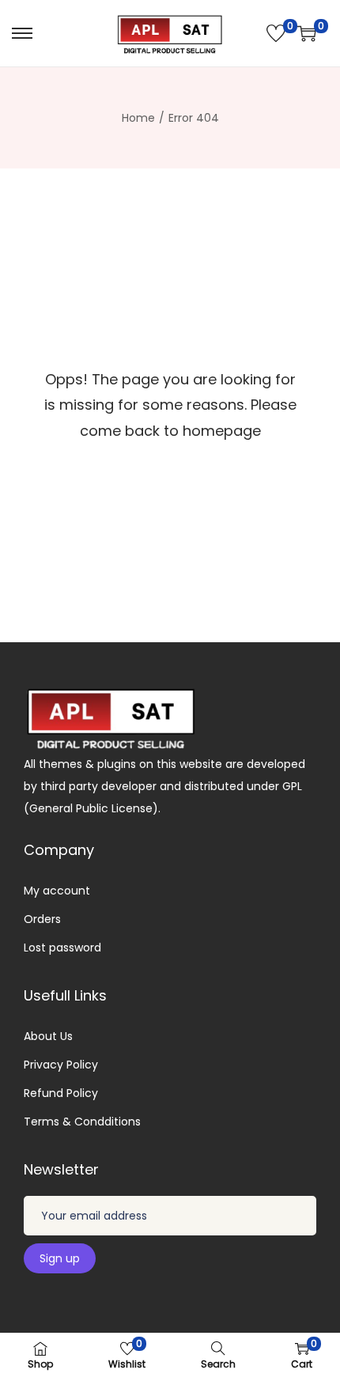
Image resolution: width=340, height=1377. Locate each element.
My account (57, 890)
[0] (275, 33)
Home (138, 118)
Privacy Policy (61, 1064)
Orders (42, 919)
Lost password (62, 947)
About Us (48, 1036)
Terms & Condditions (82, 1121)
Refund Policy (61, 1093)
